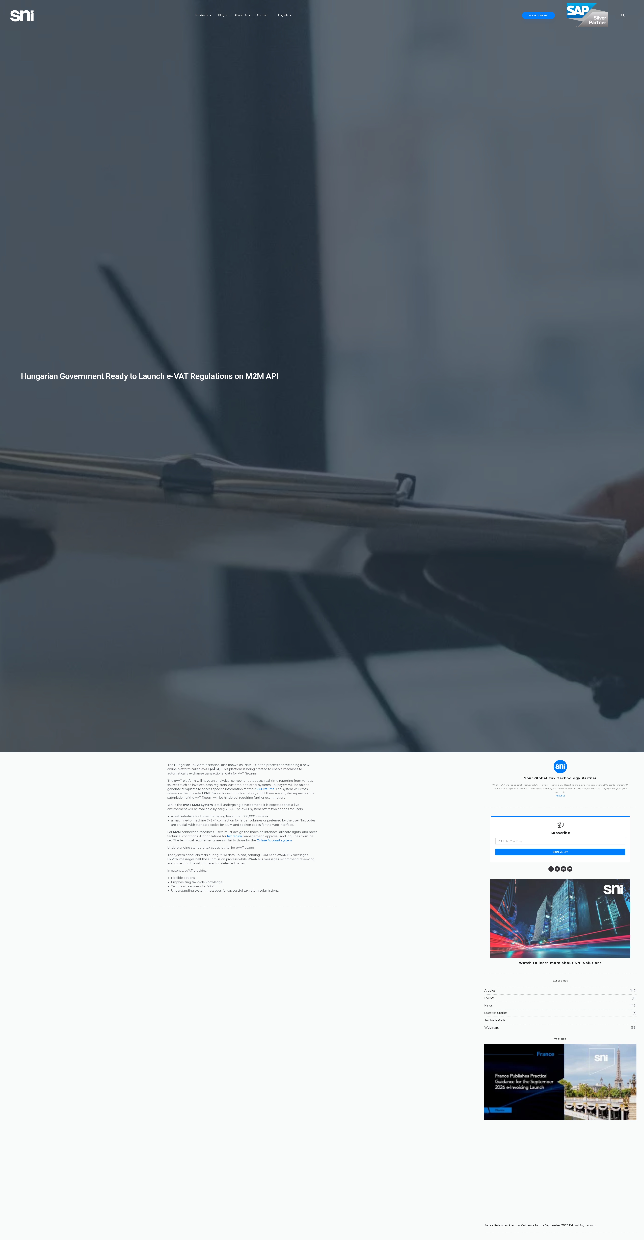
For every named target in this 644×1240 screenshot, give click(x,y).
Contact (262, 15)
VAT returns (265, 789)
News (488, 1005)
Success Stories (495, 1013)
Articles (490, 990)
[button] (623, 14)
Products (201, 15)
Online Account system (274, 840)
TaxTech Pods (494, 1020)
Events (489, 998)
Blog (221, 15)
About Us (240, 15)
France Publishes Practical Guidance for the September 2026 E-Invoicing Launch (539, 1225)
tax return (234, 836)
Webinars (491, 1027)
